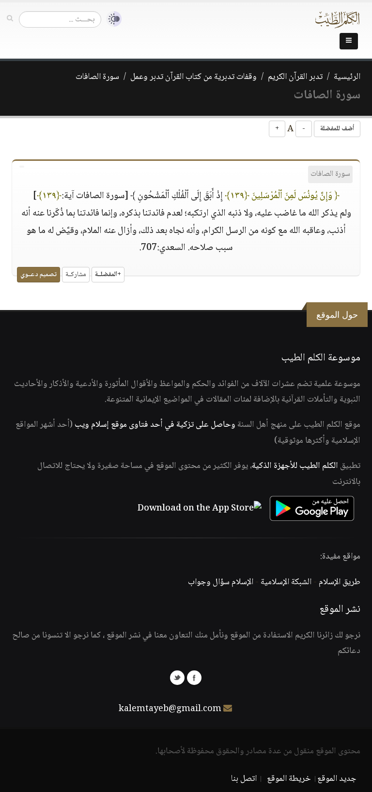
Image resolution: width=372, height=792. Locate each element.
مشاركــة (75, 274)
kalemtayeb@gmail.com (170, 709)
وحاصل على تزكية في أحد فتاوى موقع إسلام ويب (155, 425)
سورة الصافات (97, 77)
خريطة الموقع (289, 779)
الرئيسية (347, 77)
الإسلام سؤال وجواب (220, 582)
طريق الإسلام (339, 582)
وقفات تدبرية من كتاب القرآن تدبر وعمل (193, 77)
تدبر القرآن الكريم (295, 77)
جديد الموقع (336, 779)
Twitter (177, 677)
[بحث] (10, 19)
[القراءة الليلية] (111, 19)
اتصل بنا (244, 779)
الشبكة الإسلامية (286, 582)
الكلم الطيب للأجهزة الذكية (295, 466)
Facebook (194, 677)
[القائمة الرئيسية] (349, 41)
